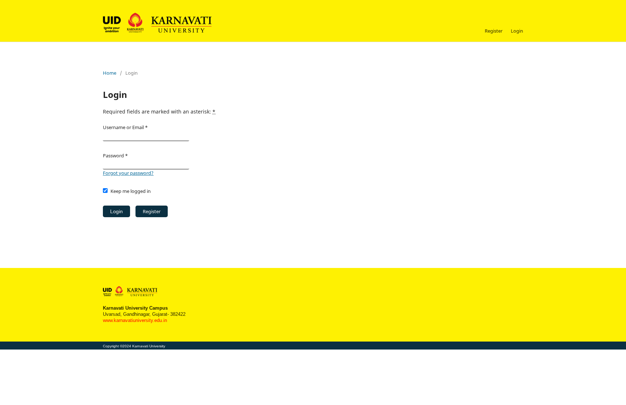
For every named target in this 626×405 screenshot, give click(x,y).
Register (493, 31)
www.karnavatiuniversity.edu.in (135, 320)
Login (517, 31)
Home (109, 73)
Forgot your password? (128, 173)
